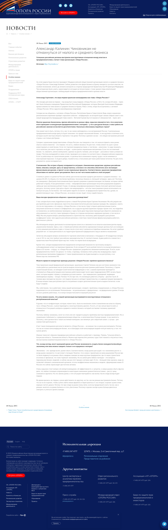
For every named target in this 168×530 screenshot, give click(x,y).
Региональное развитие (96, 11)
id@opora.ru (68, 456)
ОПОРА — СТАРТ (14, 102)
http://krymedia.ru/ (51, 64)
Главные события (14, 47)
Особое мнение (24, 34)
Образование (114, 9)
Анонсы (11, 51)
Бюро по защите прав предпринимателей (123, 7)
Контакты (113, 13)
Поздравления (13, 90)
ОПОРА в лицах (14, 70)
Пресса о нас (13, 74)
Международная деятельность (120, 5)
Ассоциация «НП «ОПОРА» (97, 7)
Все (9, 44)
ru (164, 8)
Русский (10, 441)
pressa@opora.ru (68, 501)
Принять (56, 523)
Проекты (91, 13)
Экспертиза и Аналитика (14, 501)
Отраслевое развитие (16, 61)
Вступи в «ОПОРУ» (68, 13)
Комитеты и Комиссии (95, 9)
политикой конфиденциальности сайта (75, 519)
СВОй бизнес (13, 98)
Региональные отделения (96, 456)
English (17, 441)
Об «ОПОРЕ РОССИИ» (95, 5)
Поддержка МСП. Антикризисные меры (16, 94)
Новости (112, 11)
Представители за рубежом (97, 459)
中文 (23, 441)
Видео (10, 86)
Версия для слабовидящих (156, 15)
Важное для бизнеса (16, 54)
